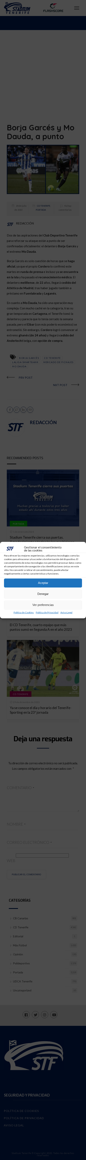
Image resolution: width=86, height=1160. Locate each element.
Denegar (43, 594)
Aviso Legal (66, 612)
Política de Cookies (24, 612)
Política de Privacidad (47, 612)
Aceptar (43, 583)
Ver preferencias (43, 605)
